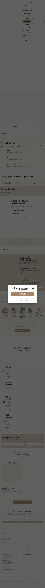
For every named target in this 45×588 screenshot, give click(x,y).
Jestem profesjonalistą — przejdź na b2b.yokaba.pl (22, 297)
